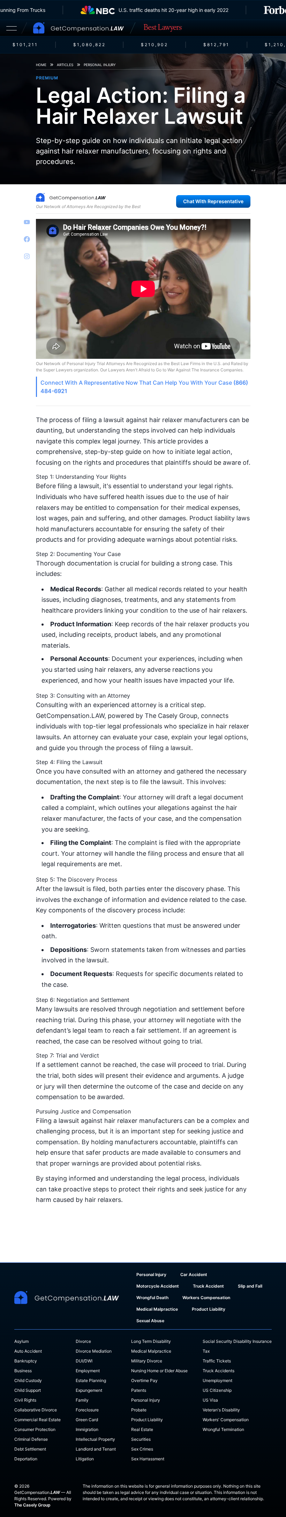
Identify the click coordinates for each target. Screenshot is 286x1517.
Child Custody (28, 1380)
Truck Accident (208, 1286)
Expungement (89, 1390)
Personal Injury (100, 65)
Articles (65, 65)
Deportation (25, 1458)
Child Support (27, 1390)
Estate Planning (91, 1380)
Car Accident (193, 1274)
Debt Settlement (30, 1449)
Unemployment (217, 1380)
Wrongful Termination (223, 1429)
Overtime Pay (144, 1380)
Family (82, 1400)
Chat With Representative (213, 201)
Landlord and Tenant (96, 1449)
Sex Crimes (142, 1449)
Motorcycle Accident (157, 1286)
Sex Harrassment (147, 1458)
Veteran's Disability (221, 1409)
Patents (138, 1390)
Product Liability (208, 1309)
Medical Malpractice (157, 1309)
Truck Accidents (218, 1370)
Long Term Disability (151, 1341)
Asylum (21, 1341)
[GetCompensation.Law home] (79, 28)
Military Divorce (146, 1360)
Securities (141, 1439)
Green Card (87, 1419)
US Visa (210, 1400)
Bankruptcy (25, 1360)
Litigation (85, 1458)
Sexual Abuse (150, 1320)
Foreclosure (87, 1409)
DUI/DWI (84, 1360)
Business (23, 1370)
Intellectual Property (95, 1439)
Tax (206, 1351)
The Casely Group (32, 1505)
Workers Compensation (206, 1297)
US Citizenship (217, 1390)
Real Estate (142, 1429)
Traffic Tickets (217, 1360)
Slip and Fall (250, 1286)
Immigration (87, 1429)
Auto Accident (28, 1351)
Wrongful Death (152, 1297)
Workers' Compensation (226, 1419)
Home (41, 65)
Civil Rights (25, 1400)
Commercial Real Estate (37, 1419)
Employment (88, 1370)
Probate (138, 1409)
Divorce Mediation (94, 1351)
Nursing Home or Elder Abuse (159, 1370)
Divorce (83, 1341)
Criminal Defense (31, 1439)
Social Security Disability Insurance (237, 1341)
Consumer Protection (34, 1429)
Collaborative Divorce (35, 1409)
